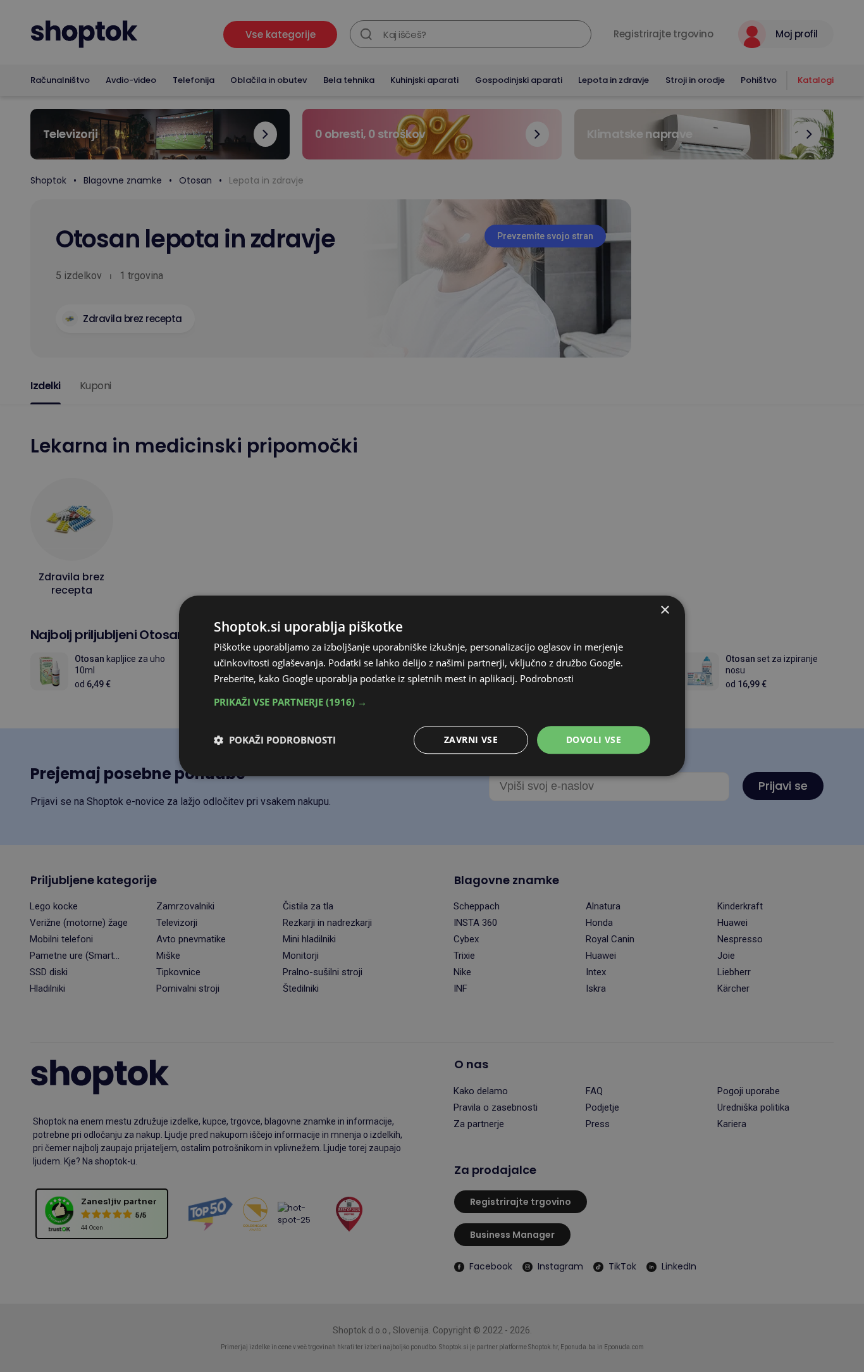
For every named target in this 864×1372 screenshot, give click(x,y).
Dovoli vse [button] (593, 739)
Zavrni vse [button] (471, 739)
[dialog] (432, 686)
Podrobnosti (547, 678)
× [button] (664, 610)
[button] (432, 702)
